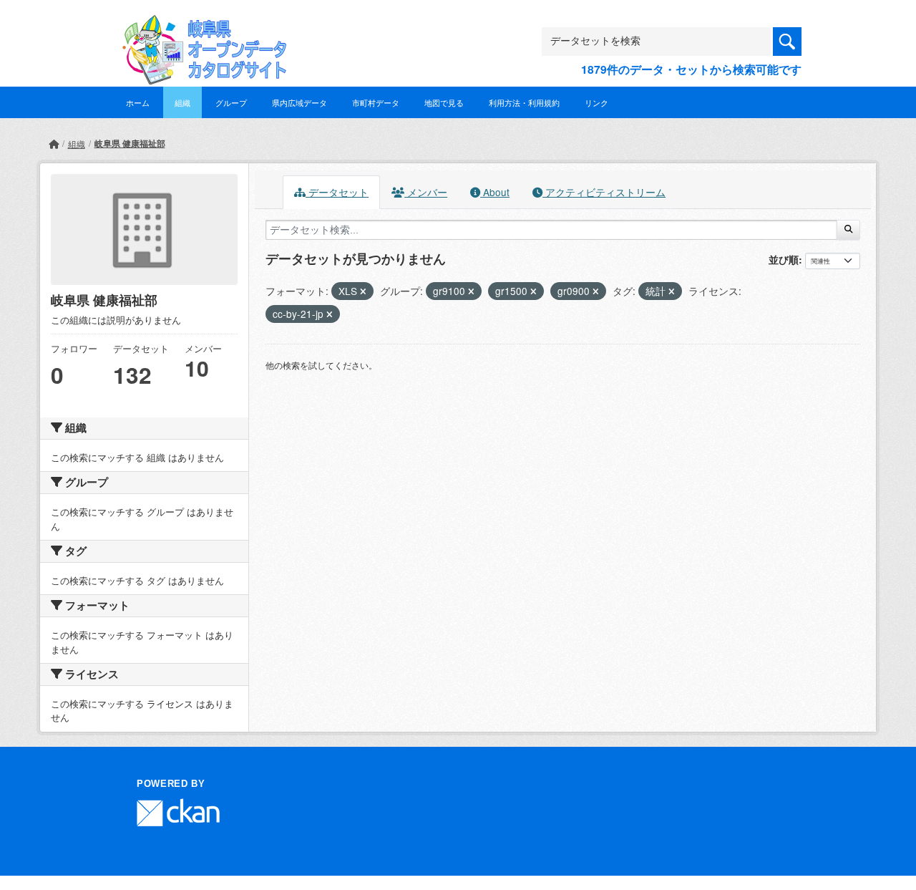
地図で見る (444, 102)
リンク (596, 102)
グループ (231, 102)
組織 (182, 102)
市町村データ (375, 102)
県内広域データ (299, 102)
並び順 (784, 259)
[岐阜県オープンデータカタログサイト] (200, 26)
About (495, 192)
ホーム (138, 102)
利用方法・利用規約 (524, 102)
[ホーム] (54, 143)
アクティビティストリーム (604, 192)
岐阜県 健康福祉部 (129, 143)
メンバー (425, 192)
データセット (337, 192)
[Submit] (848, 230)
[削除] (363, 291)
